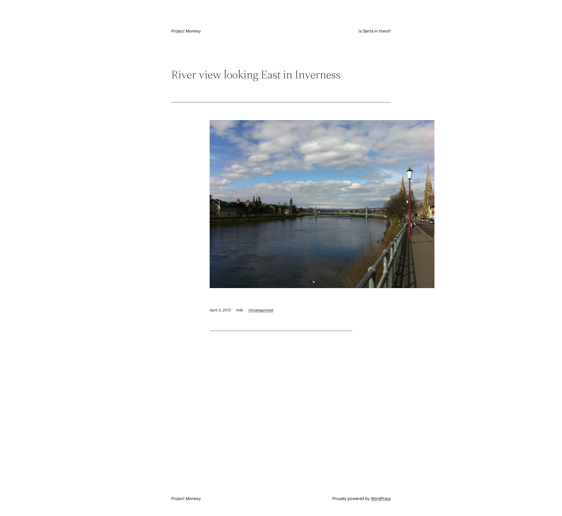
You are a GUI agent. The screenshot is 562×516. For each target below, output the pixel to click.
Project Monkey (186, 31)
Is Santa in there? (374, 31)
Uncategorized (261, 310)
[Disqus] (281, 391)
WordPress (381, 498)
